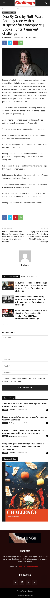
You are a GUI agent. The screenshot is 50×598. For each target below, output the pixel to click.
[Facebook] (4, 43)
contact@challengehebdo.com (29, 566)
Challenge (7, 37)
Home (4, 9)
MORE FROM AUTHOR (29, 277)
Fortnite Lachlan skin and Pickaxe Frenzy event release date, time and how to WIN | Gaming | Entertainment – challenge (13, 237)
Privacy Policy (21, 591)
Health (5, 423)
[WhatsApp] (20, 43)
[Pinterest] (15, 43)
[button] (4, 3)
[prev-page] (3, 324)
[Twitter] (10, 43)
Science (5, 409)
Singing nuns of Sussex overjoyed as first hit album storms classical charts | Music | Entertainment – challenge (37, 237)
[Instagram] (22, 582)
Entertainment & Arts (15, 9)
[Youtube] (34, 582)
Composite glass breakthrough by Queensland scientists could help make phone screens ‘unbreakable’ (23, 447)
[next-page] (7, 324)
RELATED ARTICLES (11, 277)
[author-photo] (25, 262)
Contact (30, 591)
